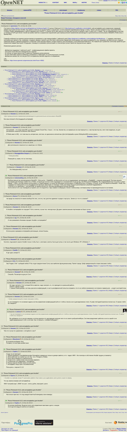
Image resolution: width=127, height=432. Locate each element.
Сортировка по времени (117, 106)
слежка (99, 10)
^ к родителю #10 (103, 276)
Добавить (106, 430)
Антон (40, 78)
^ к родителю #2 (103, 147)
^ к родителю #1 (103, 136)
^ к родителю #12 (103, 345)
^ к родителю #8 (103, 255)
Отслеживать (123, 20)
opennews (14, 26)
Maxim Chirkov (121, 428)
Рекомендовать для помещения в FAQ (94, 412)
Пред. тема (118, 412)
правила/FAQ (27, 10)
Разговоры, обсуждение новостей (15, 18)
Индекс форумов (108, 412)
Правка (111, 63)
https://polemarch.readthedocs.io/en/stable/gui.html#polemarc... (87, 38)
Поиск (93, 2)
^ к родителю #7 (103, 172)
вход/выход (81, 10)
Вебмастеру (122, 430)
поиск (45, 10)
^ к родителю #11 (103, 290)
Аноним (37, 70)
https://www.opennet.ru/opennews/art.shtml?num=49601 (27, 60)
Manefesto (42, 95)
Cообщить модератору (120, 63)
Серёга (41, 96)
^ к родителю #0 (103, 121)
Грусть (37, 98)
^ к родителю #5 (103, 222)
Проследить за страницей (9, 430)
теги (97, 2)
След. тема (124, 412)
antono (48, 92)
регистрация (114, 0)
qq (43, 81)
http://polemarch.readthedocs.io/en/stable (77, 28)
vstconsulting (46, 77)
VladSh (41, 85)
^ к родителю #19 (103, 409)
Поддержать (114, 430)
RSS (117, 10)
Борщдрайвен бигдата (49, 74)
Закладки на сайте (7, 428)
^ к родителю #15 (103, 397)
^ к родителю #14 (103, 322)
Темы (113, 412)
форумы (9, 10)
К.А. (40, 87)
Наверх (111, 121)
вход (109, 0)
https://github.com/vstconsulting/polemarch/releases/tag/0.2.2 (30, 28)
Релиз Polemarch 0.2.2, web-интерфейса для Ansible (19, 70)
